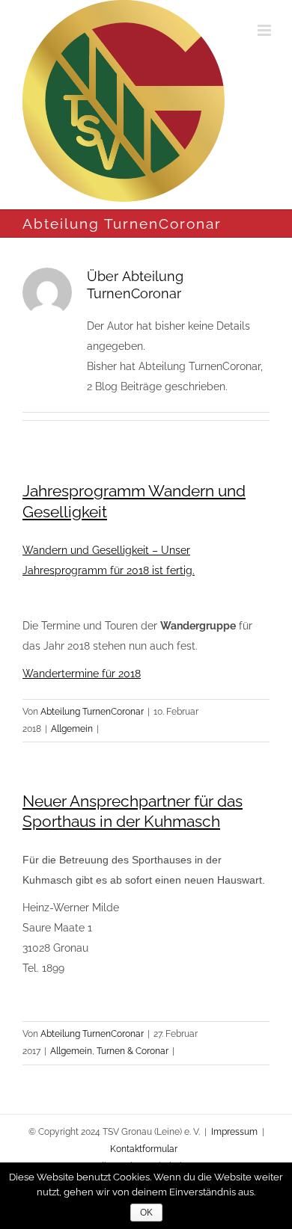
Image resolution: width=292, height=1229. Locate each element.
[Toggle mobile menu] (265, 30)
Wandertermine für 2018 (81, 674)
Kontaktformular (143, 1149)
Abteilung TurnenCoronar (92, 711)
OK (146, 1212)
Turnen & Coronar (132, 1051)
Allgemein (72, 729)
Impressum (234, 1132)
